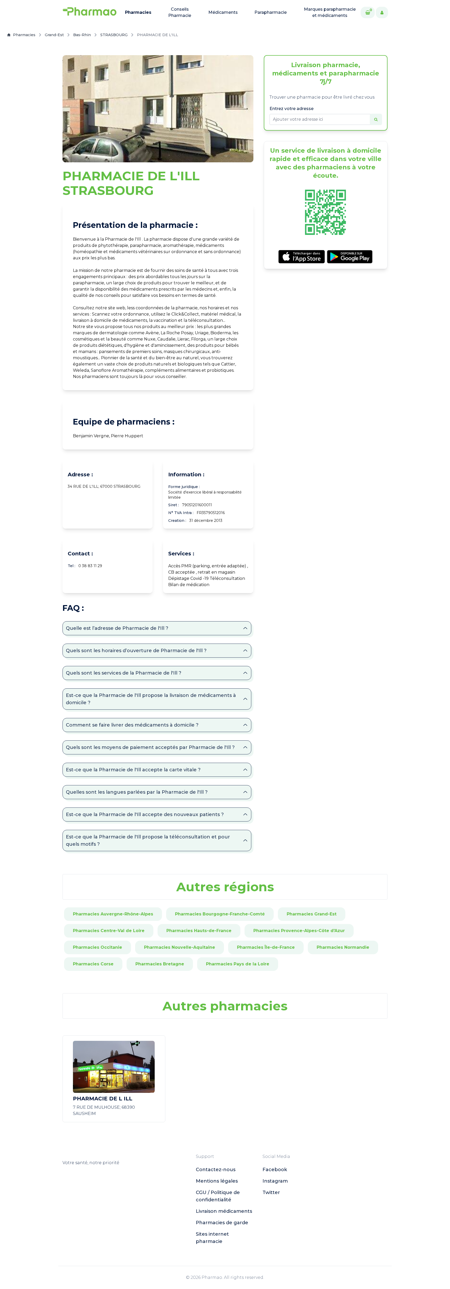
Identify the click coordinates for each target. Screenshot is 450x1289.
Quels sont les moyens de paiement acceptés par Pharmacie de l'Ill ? (150, 747)
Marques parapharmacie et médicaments (330, 12)
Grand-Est (54, 35)
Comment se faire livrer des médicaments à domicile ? (132, 725)
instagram (275, 1181)
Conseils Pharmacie (179, 12)
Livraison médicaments (224, 1211)
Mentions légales (217, 1181)
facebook (274, 1169)
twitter (271, 1192)
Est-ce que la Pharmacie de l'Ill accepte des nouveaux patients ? (145, 814)
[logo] (90, 12)
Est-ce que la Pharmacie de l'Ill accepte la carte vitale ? (133, 770)
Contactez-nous (215, 1169)
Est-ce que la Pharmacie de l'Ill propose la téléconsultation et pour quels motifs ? (148, 840)
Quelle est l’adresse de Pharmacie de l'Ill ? (117, 628)
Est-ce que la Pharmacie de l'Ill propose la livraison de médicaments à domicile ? (151, 699)
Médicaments (223, 12)
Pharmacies (138, 12)
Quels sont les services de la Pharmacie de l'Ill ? (123, 673)
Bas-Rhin (82, 35)
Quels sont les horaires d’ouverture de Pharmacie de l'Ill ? (136, 650)
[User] (382, 12)
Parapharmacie (270, 12)
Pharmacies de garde (222, 1223)
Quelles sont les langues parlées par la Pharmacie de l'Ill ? (137, 792)
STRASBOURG (114, 35)
